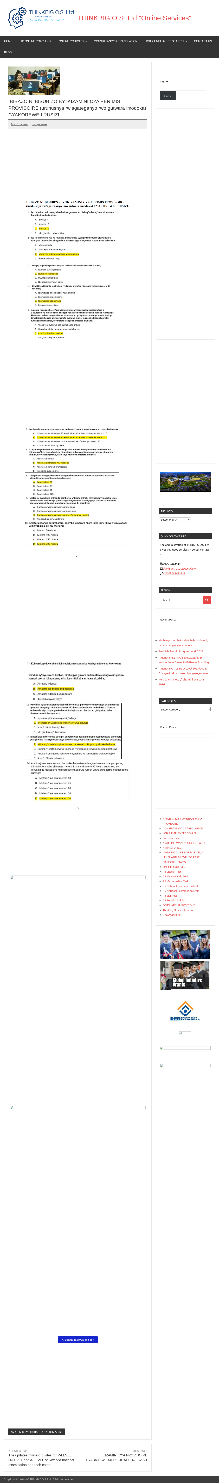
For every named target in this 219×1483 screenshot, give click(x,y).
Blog (8, 52)
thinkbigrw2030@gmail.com (180, 568)
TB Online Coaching (36, 41)
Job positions (171, 838)
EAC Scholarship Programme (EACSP (181, 651)
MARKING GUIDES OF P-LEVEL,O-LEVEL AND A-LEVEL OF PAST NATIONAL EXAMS (183, 857)
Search (164, 81)
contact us (203, 41)
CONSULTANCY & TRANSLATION (183, 828)
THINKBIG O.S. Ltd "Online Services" (134, 18)
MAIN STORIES (172, 847)
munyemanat (39, 124)
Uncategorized (172, 914)
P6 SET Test (170, 895)
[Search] (207, 600)
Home (8, 41)
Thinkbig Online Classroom (179, 910)
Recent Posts (168, 619)
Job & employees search (165, 41)
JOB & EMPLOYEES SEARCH (180, 833)
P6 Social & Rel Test (175, 900)
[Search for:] (181, 600)
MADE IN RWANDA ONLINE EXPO (184, 842)
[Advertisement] (78, 157)
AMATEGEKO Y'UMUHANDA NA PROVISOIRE (36, 1431)
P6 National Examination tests (181, 886)
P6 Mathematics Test (175, 881)
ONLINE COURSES (174, 866)
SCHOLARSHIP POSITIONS (179, 905)
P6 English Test (172, 871)
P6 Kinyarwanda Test (175, 876)
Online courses (71, 41)
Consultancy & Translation (115, 41)
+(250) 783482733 (174, 573)
